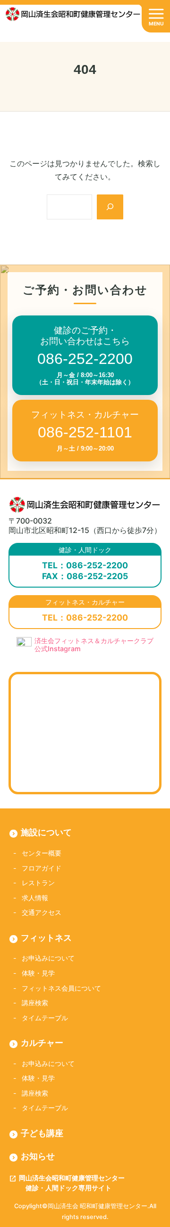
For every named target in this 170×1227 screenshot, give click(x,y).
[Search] (110, 206)
